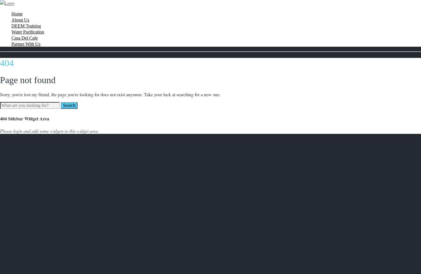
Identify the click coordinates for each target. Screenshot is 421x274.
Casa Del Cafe (24, 38)
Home (17, 13)
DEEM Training (26, 26)
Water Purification (27, 32)
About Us (20, 19)
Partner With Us (25, 44)
